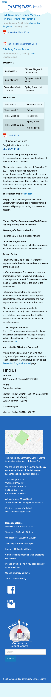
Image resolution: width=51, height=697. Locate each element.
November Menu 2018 (18, 32)
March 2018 (13, 135)
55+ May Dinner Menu (16, 49)
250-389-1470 (11, 148)
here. (16, 341)
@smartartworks (35, 502)
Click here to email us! (15, 493)
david (32, 53)
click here (27, 193)
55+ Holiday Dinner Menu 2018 (22, 44)
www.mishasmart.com (16, 502)
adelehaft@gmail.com (20, 511)
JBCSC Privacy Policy (15, 578)
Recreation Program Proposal (17, 363)
